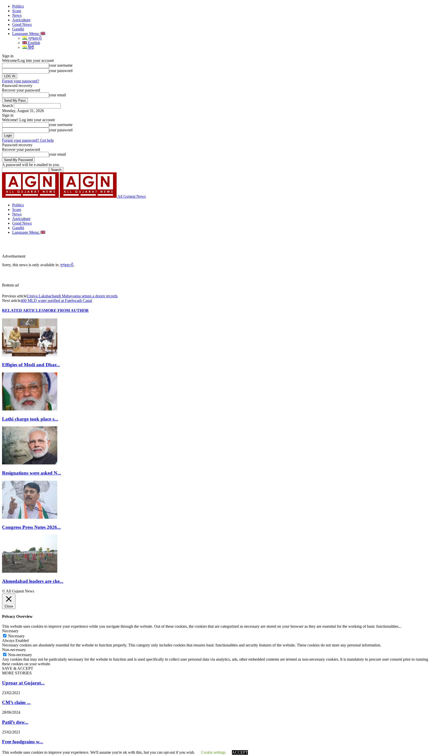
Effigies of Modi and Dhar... (31, 364)
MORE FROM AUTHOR (66, 310)
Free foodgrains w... (22, 741)
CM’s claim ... (16, 702)
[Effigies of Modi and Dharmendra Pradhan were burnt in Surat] (29, 355)
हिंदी (30, 47)
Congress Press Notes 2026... (31, 527)
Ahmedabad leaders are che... (32, 581)
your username (60, 65)
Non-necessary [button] (14, 649)
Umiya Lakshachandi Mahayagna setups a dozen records (72, 296)
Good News (22, 24)
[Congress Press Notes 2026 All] (29, 517)
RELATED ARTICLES (23, 310)
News (17, 15)
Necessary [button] (10, 631)
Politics (18, 6)
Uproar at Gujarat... (23, 683)
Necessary (16, 636)
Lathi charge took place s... (30, 419)
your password (60, 70)
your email (57, 95)
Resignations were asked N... (31, 473)
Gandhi (18, 29)
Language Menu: (26, 33)
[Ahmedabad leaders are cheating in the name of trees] (29, 571)
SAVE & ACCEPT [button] (17, 668)
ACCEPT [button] (240, 752)
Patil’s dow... (15, 722)
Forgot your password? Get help (28, 140)
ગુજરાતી (34, 38)
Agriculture (21, 20)
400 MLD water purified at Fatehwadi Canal (56, 300)
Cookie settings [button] (213, 752)
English (33, 43)
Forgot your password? (20, 81)
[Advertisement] (117, 246)
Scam (16, 11)
